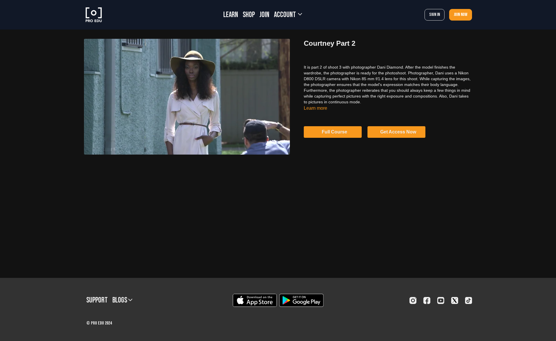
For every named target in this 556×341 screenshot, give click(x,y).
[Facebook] (426, 300)
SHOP (249, 14)
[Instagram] (412, 300)
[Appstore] (255, 300)
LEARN (230, 14)
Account (285, 14)
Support (97, 300)
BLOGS (120, 300)
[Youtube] (440, 300)
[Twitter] (454, 300)
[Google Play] (301, 300)
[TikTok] (468, 300)
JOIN (264, 14)
